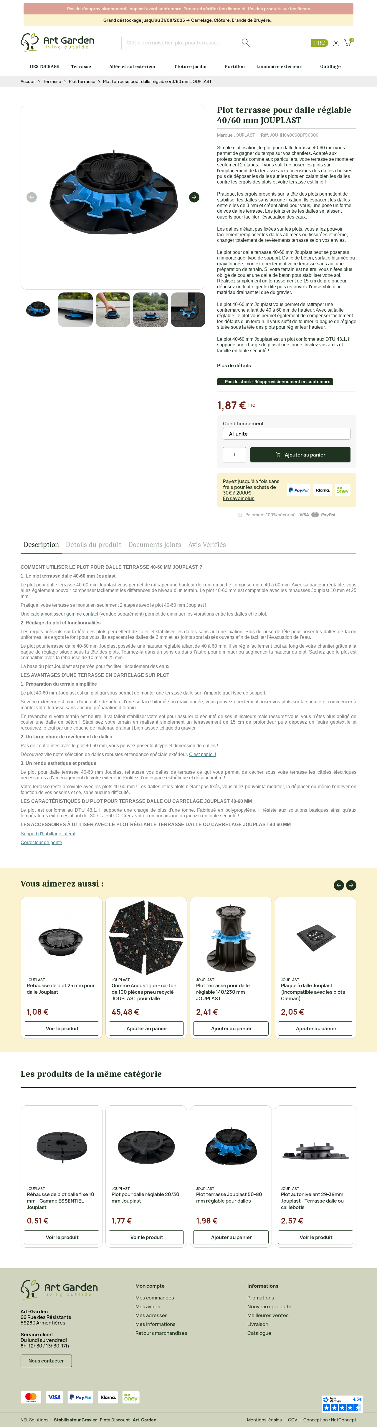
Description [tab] (41, 544)
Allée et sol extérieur (132, 66)
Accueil (28, 81)
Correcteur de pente (41, 842)
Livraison (257, 1324)
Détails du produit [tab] (93, 544)
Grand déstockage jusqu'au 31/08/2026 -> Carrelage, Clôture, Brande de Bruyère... (188, 20)
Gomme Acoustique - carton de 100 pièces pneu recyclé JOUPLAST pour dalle (144, 992)
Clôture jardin (190, 66)
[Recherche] (245, 43)
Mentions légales (264, 1420)
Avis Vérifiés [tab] (207, 544)
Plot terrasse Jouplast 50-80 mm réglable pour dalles (229, 1197)
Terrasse (81, 66)
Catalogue (259, 1333)
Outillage (330, 66)
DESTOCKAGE (44, 66)
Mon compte (150, 1286)
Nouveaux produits (269, 1306)
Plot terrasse (82, 81)
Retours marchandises (161, 1333)
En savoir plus (238, 498)
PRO (319, 43)
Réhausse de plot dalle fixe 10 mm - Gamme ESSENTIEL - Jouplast (60, 1201)
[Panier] (347, 43)
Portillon (235, 66)
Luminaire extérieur (279, 66)
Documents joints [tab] (154, 544)
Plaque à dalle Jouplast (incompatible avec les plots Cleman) (313, 992)
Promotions (260, 1297)
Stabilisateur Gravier (75, 1420)
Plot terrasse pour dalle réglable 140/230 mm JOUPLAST (223, 992)
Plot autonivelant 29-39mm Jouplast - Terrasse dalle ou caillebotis (312, 1201)
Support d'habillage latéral (48, 833)
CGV (292, 1420)
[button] (32, 197)
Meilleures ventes (268, 1315)
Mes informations (155, 1324)
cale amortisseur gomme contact (64, 613)
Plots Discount (115, 1420)
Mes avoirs (147, 1306)
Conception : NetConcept (329, 1420)
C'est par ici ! (202, 754)
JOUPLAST (244, 135)
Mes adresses (151, 1315)
